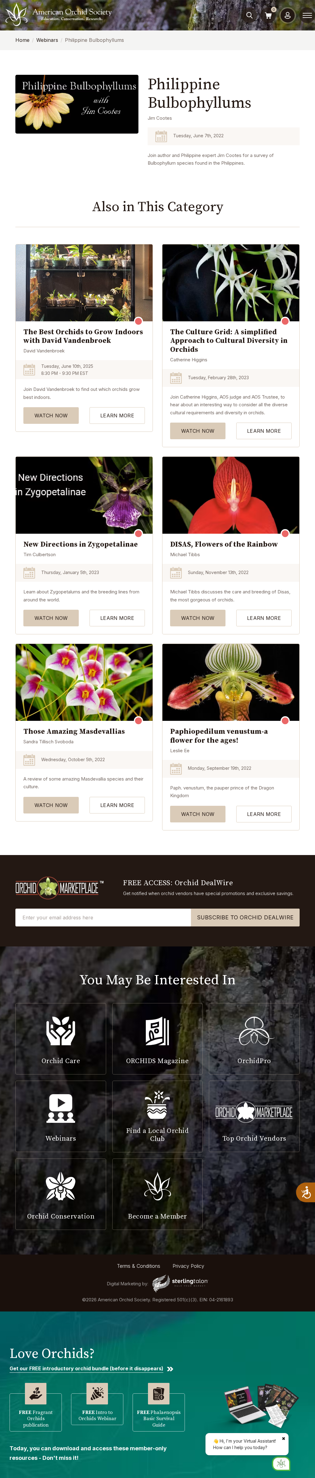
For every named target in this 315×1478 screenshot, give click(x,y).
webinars (47, 40)
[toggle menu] (307, 15)
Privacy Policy (188, 1266)
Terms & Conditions (138, 1266)
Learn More (117, 415)
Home (22, 40)
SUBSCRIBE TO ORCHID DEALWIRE (245, 917)
